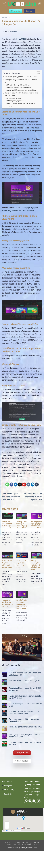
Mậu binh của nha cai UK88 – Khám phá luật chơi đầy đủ (25, 674)
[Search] (40, 4)
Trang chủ (8, 843)
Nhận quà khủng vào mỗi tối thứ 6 (19, 87)
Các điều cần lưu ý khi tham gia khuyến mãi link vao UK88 (21, 94)
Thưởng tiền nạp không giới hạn (19, 85)
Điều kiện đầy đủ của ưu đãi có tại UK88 (25, 680)
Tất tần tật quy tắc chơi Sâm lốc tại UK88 (25, 727)
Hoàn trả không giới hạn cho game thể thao (23, 90)
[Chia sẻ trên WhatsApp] (7, 485)
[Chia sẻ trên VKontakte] (28, 485)
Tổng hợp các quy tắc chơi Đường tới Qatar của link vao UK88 (24, 712)
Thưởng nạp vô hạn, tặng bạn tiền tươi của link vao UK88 (36, 525)
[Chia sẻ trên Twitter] (16, 485)
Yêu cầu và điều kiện (15, 98)
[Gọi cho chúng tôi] (26, 801)
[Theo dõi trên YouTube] (38, 801)
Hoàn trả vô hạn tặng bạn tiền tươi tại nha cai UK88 (7, 603)
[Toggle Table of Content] (37, 73)
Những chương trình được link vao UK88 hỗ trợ (21, 81)
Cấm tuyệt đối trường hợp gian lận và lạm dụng (22, 105)
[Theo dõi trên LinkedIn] (34, 801)
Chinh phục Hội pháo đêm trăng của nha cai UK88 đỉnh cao (11, 497)
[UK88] (22, 4)
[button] (4, 4)
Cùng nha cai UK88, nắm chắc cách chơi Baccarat (25, 743)
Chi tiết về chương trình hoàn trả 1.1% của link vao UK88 (36, 565)
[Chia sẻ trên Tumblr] (37, 485)
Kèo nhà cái (19, 843)
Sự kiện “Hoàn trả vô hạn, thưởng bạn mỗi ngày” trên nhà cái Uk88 (21, 604)
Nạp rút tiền (8, 794)
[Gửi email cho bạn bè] (20, 485)
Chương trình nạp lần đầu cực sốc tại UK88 (21, 564)
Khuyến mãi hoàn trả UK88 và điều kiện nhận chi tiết (7, 525)
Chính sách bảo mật (11, 790)
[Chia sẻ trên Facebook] (11, 485)
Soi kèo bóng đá (32, 843)
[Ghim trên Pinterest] (24, 485)
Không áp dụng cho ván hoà (18, 101)
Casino (9, 844)
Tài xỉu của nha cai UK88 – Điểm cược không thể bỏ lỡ (24, 720)
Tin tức (36, 844)
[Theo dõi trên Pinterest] (30, 801)
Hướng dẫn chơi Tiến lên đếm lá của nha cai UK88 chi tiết (25, 697)
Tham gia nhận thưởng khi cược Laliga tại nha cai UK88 (21, 525)
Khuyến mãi (6, 18)
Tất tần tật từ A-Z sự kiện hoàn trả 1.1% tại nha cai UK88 (7, 564)
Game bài (16, 844)
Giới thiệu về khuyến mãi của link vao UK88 (21, 77)
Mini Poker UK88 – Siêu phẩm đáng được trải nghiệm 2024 (32, 497)
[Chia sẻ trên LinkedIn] (32, 485)
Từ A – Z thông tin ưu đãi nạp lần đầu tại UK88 (25, 705)
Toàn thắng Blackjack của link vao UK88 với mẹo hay (25, 689)
